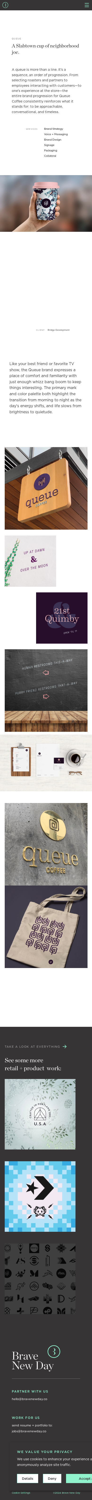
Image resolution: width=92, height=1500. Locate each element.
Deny (52, 1478)
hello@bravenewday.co (29, 1399)
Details (27, 1478)
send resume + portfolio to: (32, 1425)
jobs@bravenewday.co (29, 1431)
